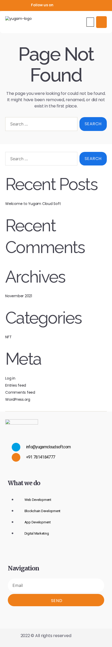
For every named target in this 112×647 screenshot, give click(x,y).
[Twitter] (69, 5)
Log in (10, 378)
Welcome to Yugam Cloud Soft (33, 203)
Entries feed (15, 385)
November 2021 (18, 296)
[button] (90, 22)
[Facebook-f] (60, 5)
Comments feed (20, 392)
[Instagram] (77, 5)
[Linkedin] (86, 5)
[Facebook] (47, 615)
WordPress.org (17, 399)
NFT (8, 337)
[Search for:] (40, 125)
